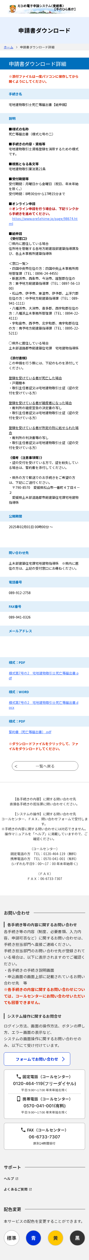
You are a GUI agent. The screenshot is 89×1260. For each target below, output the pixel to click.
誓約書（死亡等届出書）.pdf (30, 731)
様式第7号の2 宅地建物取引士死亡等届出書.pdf (44, 675)
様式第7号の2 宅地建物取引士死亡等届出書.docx (43, 705)
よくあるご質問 (16, 1189)
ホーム (8, 47)
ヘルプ (9, 1178)
